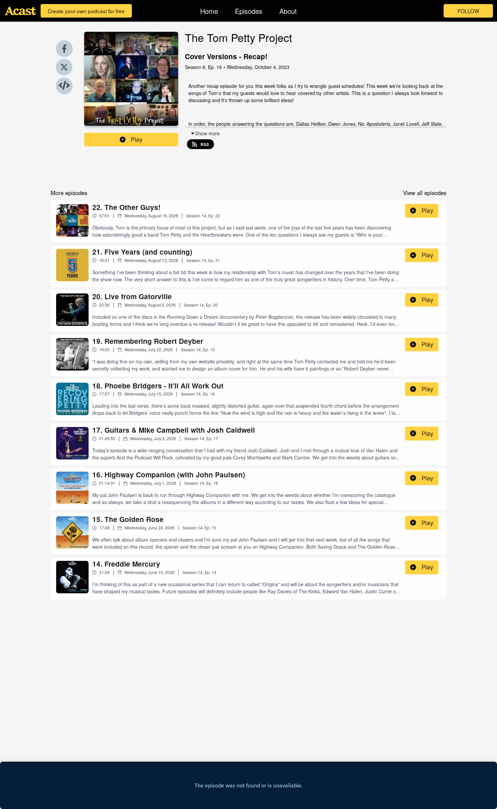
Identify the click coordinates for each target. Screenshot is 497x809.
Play (137, 139)
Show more (207, 133)
